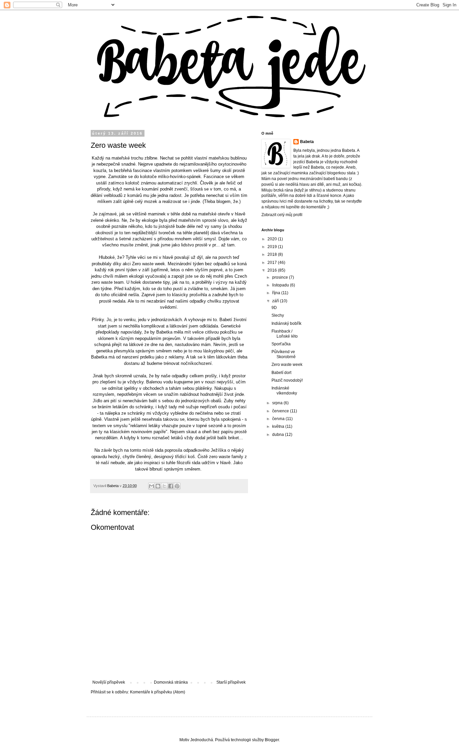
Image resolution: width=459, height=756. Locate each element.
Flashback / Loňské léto (285, 333)
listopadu (281, 285)
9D (274, 307)
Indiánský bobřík (286, 323)
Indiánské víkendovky (284, 390)
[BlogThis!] (158, 486)
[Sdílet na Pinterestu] (177, 486)
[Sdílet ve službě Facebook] (170, 486)
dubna (278, 434)
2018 (272, 254)
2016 (272, 270)
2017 (272, 262)
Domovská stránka (171, 682)
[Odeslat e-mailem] (151, 486)
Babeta (307, 141)
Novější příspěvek (108, 682)
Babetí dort (281, 372)
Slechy (278, 315)
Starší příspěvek (231, 682)
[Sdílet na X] (164, 486)
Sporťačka (281, 344)
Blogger (272, 739)
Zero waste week (287, 364)
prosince (280, 277)
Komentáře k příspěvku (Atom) (157, 692)
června (279, 418)
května (278, 426)
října (276, 292)
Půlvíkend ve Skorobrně (284, 354)
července (281, 411)
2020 (272, 239)
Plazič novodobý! (287, 380)
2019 (272, 246)
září (276, 301)
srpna (278, 403)
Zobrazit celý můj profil (281, 214)
